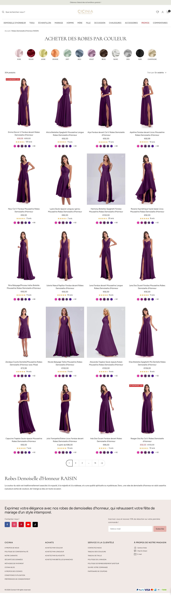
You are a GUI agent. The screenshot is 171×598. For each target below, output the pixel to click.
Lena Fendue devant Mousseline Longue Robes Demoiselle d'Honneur (106, 286)
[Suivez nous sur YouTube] (28, 524)
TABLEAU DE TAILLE (95, 555)
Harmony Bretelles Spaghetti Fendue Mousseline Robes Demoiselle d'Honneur (106, 210)
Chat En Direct (142, 551)
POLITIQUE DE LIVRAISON (97, 559)
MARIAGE (59, 23)
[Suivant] (102, 463)
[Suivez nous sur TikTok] (35, 524)
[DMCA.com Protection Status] (164, 590)
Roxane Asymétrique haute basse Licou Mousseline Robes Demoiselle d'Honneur (147, 210)
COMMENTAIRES (160, 23)
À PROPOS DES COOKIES (13, 571)
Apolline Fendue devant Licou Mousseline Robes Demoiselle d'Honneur (147, 133)
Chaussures (115, 23)
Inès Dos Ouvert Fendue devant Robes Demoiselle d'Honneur (106, 439)
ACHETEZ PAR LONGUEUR (54, 551)
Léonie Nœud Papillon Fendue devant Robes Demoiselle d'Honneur (65, 286)
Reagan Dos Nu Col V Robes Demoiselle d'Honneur (147, 439)
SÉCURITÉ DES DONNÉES (14, 559)
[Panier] (167, 12)
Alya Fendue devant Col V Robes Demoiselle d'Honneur (106, 133)
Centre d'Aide (142, 548)
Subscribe (160, 529)
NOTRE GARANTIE (11, 555)
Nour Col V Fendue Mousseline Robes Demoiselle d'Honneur (24, 210)
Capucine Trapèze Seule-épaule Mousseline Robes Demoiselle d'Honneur (24, 439)
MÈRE (79, 23)
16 (95, 463)
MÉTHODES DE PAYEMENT (14, 563)
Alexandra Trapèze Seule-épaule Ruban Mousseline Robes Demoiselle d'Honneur (106, 363)
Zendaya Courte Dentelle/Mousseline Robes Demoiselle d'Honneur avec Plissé (23, 363)
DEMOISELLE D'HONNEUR (15, 23)
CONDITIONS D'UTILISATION (15, 575)
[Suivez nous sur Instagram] (14, 524)
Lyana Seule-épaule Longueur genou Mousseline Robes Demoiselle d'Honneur (65, 210)
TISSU (32, 23)
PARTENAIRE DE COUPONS (97, 571)
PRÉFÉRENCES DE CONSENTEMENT (17, 579)
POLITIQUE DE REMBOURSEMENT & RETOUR (103, 563)
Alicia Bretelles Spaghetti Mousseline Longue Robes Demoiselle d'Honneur (65, 133)
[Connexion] (163, 12)
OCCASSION (99, 23)
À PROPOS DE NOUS (12, 548)
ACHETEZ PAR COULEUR (54, 548)
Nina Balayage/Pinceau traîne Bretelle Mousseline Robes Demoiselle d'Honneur (24, 286)
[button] (19, 55)
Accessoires (131, 23)
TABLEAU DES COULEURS (97, 551)
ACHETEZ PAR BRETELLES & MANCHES (59, 559)
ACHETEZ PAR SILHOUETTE (55, 555)
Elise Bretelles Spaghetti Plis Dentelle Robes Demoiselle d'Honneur (147, 363)
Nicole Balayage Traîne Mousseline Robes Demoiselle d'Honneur (65, 363)
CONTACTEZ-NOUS (95, 548)
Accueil (7, 31)
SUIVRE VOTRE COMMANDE (98, 567)
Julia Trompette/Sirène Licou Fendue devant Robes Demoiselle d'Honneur (64, 439)
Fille (88, 23)
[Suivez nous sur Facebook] (7, 524)
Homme (70, 23)
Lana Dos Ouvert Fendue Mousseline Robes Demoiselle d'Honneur (147, 286)
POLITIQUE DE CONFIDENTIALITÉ (16, 551)
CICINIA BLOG (10, 567)
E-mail (139, 554)
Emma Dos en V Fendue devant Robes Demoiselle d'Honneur (24, 133)
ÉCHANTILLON (44, 23)
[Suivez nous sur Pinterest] (21, 524)
